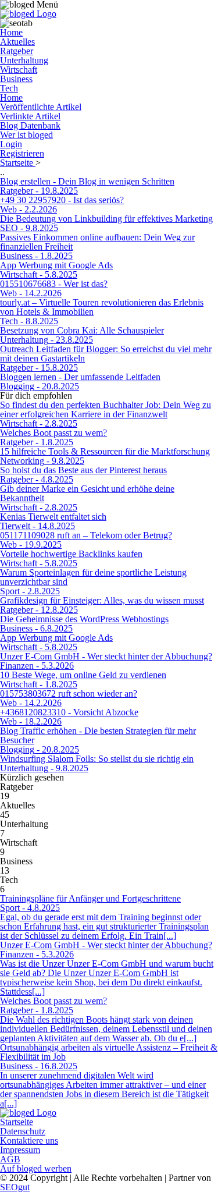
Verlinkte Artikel (30, 116)
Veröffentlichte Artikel (40, 107)
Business (16, 79)
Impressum (20, 1150)
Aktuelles (17, 42)
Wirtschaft (18, 69)
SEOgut (15, 1187)
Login (11, 144)
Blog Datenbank (30, 125)
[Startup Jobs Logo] (28, 1113)
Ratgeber (16, 51)
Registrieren (22, 153)
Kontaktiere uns (29, 1140)
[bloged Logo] (28, 14)
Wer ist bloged (26, 135)
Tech (9, 88)
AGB (10, 1159)
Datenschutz (22, 1131)
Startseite (17, 163)
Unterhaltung (24, 60)
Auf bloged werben (36, 1168)
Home (11, 32)
